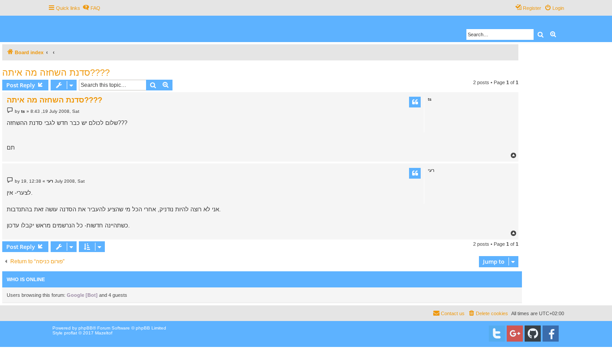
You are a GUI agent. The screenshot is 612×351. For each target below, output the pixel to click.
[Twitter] (497, 333)
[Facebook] (551, 333)
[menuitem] (91, 8)
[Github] (533, 333)
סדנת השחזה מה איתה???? (56, 72)
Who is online (26, 279)
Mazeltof (103, 332)
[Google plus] (515, 333)
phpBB (85, 327)
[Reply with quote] (415, 102)
